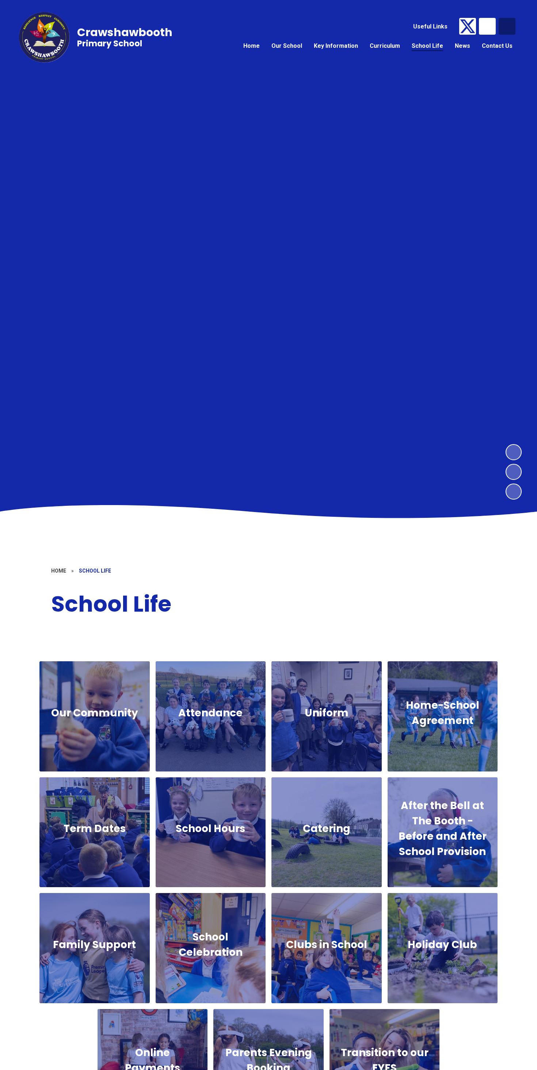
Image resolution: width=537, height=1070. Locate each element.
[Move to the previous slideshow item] (514, 472)
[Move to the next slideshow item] (514, 452)
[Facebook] (487, 26)
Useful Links (430, 26)
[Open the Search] (507, 26)
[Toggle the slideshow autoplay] (514, 492)
